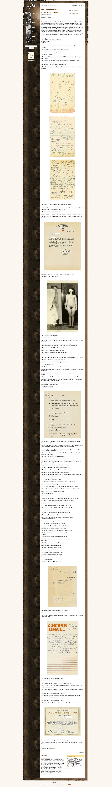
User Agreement (57, 784)
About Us (34, 36)
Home (33, 14)
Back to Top (81, 752)
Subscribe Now (31, 60)
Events (34, 22)
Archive (34, 18)
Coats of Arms (70, 763)
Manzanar (69, 758)
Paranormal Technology (71, 765)
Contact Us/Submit (35, 41)
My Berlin (69, 762)
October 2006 (70, 767)
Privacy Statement (64, 784)
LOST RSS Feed (73, 784)
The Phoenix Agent (71, 759)
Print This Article (75, 10)
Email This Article (75, 13)
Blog (33, 28)
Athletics (68, 766)
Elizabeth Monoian (51, 748)
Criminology (69, 764)
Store (33, 32)
